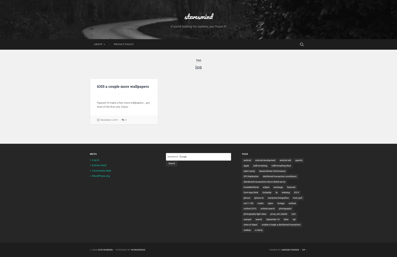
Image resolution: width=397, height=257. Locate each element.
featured (291, 187)
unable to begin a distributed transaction (281, 224)
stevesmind (198, 16)
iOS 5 (296, 192)
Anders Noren (290, 249)
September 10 (273, 219)
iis (277, 192)
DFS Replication (251, 176)
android (247, 160)
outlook (292, 203)
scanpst (247, 219)
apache (298, 160)
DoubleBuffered (251, 187)
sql (294, 219)
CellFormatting (260, 165)
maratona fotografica (278, 198)
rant (294, 214)
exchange (278, 187)
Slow (286, 219)
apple (246, 165)
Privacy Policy (124, 44)
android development (265, 160)
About (98, 44)
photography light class (255, 214)
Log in (95, 160)
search (259, 219)
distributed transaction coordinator (280, 176)
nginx (270, 203)
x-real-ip (259, 230)
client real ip (249, 171)
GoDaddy (266, 192)
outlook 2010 (250, 208)
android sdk (285, 160)
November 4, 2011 (109, 120)
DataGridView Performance (272, 171)
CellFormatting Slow (281, 165)
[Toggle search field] (302, 44)
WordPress (138, 249)
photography (285, 208)
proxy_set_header (278, 214)
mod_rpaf (297, 198)
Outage (280, 203)
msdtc (261, 203)
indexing (286, 192)
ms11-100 (248, 203)
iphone (247, 198)
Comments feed (101, 170)
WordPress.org (101, 175)
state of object (250, 224)
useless (247, 230)
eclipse (266, 187)
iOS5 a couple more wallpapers (123, 86)
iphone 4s (259, 198)
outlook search (268, 208)
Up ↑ (304, 249)
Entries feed (99, 165)
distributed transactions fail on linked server (264, 182)
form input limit (251, 192)
